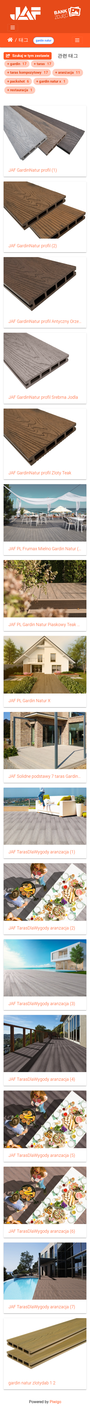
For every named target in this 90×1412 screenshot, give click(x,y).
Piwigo (55, 1402)
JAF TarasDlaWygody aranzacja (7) (41, 1306)
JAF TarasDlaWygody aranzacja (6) (41, 1231)
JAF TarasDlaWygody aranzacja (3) (41, 1003)
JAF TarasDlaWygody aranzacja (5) (41, 1155)
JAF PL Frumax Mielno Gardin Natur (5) (45, 548)
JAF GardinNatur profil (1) (32, 170)
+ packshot (18, 81)
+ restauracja (19, 90)
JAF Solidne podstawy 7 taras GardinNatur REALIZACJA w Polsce (45, 776)
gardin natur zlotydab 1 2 (31, 1383)
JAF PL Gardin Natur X (29, 700)
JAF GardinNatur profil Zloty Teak (39, 473)
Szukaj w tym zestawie (30, 56)
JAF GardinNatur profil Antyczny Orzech (45, 321)
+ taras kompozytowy (27, 72)
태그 (23, 40)
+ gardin (17, 64)
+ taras (42, 64)
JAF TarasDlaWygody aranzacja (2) (41, 928)
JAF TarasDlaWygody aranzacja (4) (41, 1079)
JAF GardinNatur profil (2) (32, 245)
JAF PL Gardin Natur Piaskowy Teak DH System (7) (45, 624)
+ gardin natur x (51, 81)
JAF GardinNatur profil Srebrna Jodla (43, 397)
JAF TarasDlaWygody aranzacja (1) (41, 852)
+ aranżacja (67, 72)
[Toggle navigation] (12, 27)
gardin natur (43, 40)
